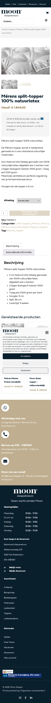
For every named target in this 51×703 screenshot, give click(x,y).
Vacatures (9, 648)
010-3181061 (9, 560)
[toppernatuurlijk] (25, 60)
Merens (20, 29)
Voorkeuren (25, 370)
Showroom (9, 653)
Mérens (5, 227)
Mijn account (10, 658)
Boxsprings (9, 593)
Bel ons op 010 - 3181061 (16, 445)
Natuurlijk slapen (19, 227)
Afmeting (9, 200)
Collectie (8, 587)
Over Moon (9, 642)
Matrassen (9, 603)
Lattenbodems (11, 619)
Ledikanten (9, 608)
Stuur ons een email (13, 472)
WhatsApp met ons (13, 418)
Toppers (11, 29)
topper (19, 230)
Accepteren (25, 356)
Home (4, 29)
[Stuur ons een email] (5, 461)
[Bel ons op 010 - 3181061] (5, 434)
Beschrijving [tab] (12, 246)
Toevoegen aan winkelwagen (29, 213)
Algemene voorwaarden (32, 691)
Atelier (7, 637)
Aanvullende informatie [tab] (19, 252)
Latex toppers (23, 223)
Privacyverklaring (11, 691)
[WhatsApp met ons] (5, 407)
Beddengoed (10, 598)
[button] (47, 332)
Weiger (25, 363)
